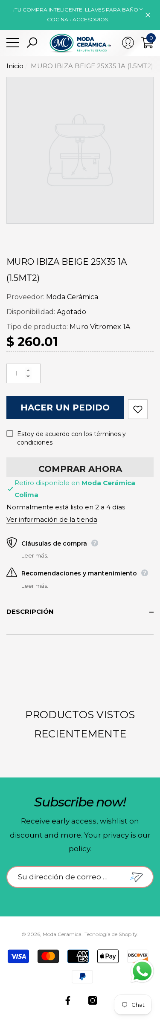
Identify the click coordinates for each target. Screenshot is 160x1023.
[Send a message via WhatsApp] (142, 971)
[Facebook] (68, 1000)
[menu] (12, 42)
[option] (80, 150)
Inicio (14, 66)
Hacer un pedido (65, 407)
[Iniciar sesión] (128, 42)
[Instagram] (92, 1000)
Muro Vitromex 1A (100, 327)
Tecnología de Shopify (110, 934)
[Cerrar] (148, 14)
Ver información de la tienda (51, 519)
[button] (32, 42)
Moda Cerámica (72, 297)
